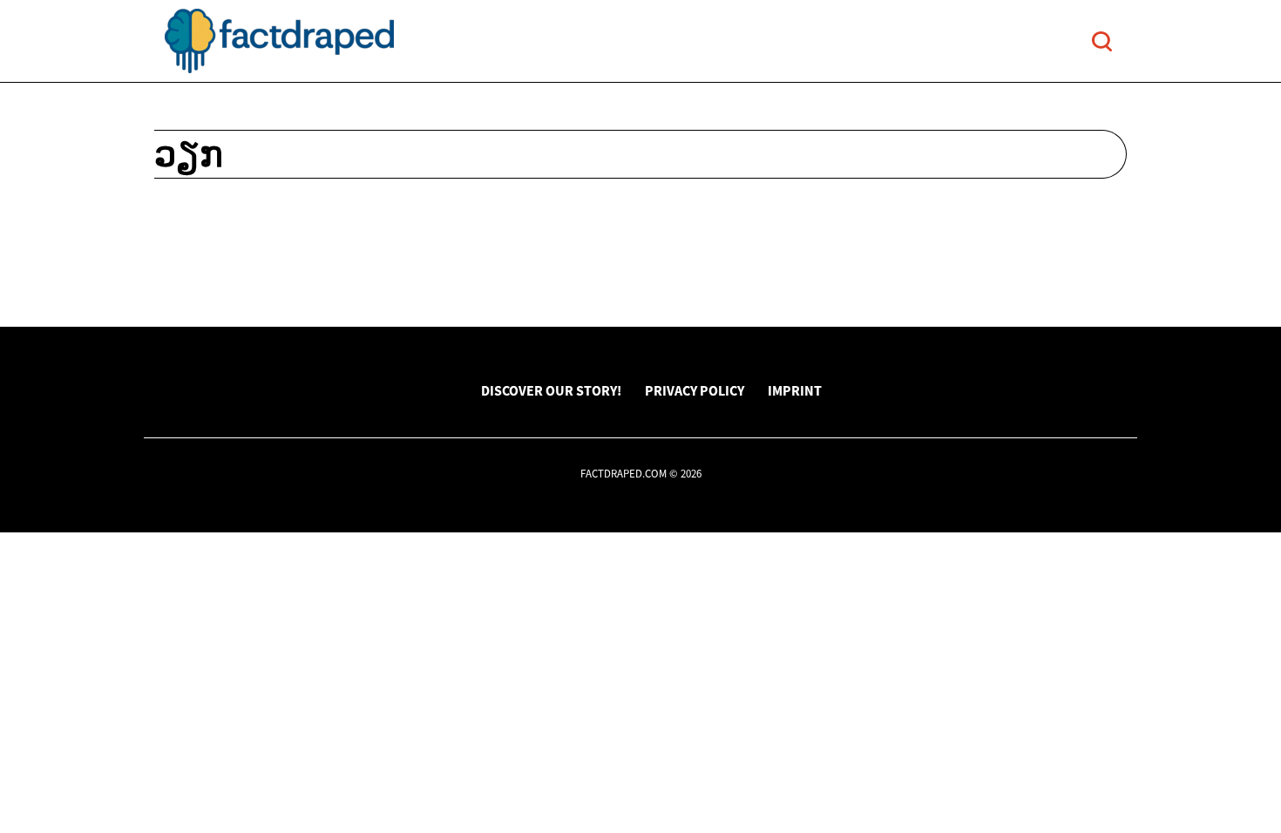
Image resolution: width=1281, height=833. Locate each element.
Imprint (795, 390)
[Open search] (1102, 41)
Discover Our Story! (551, 390)
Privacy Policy (694, 390)
